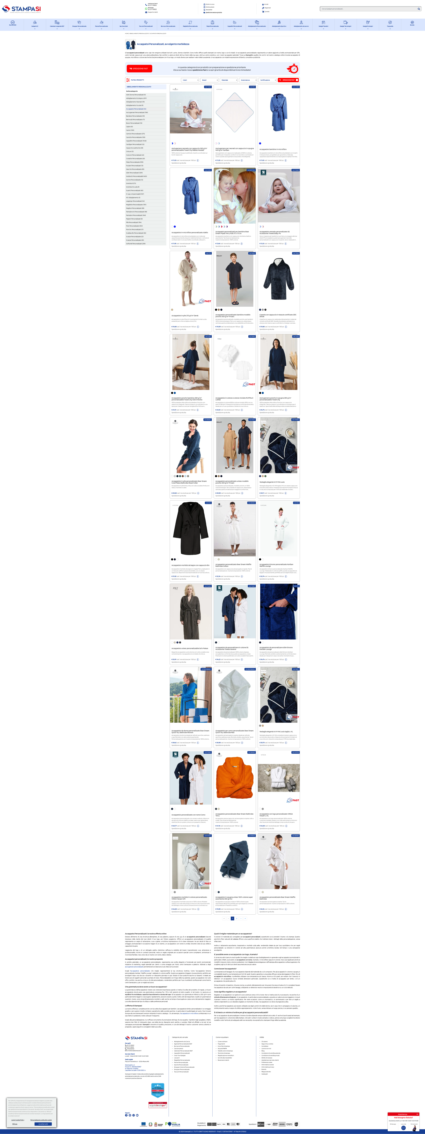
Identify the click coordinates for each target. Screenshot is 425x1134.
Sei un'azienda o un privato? (201, 571)
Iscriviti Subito (212, 594)
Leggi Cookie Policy (17, 1120)
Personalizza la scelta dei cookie (41, 1120)
